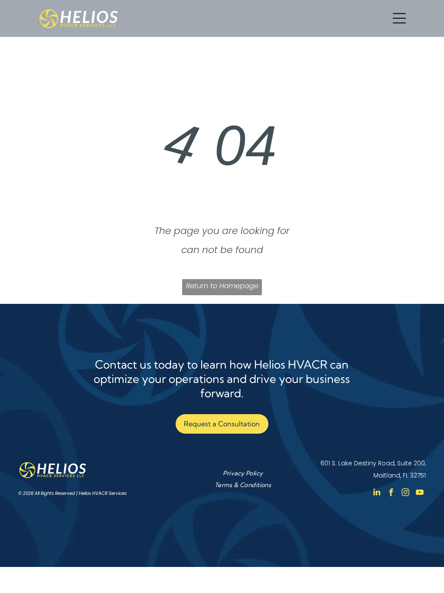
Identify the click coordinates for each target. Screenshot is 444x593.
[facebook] (391, 493)
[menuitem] (243, 473)
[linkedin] (377, 493)
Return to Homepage (222, 286)
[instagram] (405, 493)
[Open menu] (399, 18)
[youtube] (420, 493)
